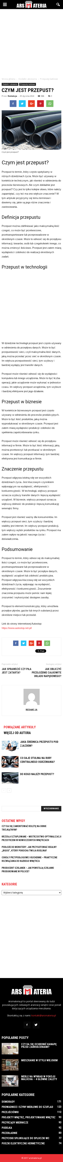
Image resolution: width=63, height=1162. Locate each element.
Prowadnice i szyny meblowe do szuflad (27, 1107)
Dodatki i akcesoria (10, 84)
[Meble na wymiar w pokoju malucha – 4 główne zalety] (10, 1081)
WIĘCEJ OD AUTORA (17, 733)
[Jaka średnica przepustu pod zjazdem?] (10, 746)
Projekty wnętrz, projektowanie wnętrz (28, 1117)
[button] (58, 4)
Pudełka (7, 1127)
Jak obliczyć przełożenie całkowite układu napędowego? (46, 672)
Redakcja (12, 96)
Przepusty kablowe (27, 84)
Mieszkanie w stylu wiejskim (39, 1060)
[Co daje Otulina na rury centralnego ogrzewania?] (10, 762)
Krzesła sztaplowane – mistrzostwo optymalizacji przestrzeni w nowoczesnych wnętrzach (31, 838)
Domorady (8, 1101)
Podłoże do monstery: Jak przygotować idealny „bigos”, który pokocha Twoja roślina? (29, 849)
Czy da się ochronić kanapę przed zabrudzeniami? (39, 1045)
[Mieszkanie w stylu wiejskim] (10, 1065)
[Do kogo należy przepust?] (10, 778)
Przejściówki (10, 1112)
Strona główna (8, 79)
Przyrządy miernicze (15, 1122)
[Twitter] (36, 1025)
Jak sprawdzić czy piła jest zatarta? (16, 670)
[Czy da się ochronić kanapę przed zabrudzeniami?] (10, 1049)
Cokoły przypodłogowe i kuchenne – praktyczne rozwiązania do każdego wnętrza (29, 859)
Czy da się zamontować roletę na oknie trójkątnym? (24, 828)
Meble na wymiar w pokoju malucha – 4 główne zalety (39, 1078)
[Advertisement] (31, 42)
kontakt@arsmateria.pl (43, 1015)
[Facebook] (27, 1025)
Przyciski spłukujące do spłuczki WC (25, 1138)
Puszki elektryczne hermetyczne (23, 1143)
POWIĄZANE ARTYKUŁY (20, 727)
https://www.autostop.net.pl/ (17, 628)
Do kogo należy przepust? (37, 774)
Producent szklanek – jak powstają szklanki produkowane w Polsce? (28, 870)
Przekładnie (9, 1133)
